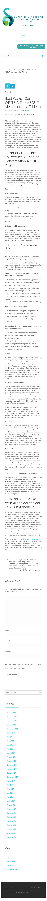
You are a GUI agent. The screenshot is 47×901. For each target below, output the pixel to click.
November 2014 (12, 821)
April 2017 (10, 797)
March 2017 (11, 801)
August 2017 (11, 781)
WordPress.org (12, 869)
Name (7, 630)
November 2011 (12, 837)
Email (7, 641)
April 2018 (10, 749)
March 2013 (11, 833)
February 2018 (11, 757)
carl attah (9, 110)
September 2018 (12, 729)
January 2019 (11, 713)
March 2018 (11, 753)
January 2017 (11, 809)
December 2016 (12, 813)
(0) (28, 110)
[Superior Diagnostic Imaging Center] (23, 17)
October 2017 (11, 773)
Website (8, 652)
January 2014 (11, 829)
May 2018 (10, 745)
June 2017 (10, 789)
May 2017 (10, 793)
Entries (11, 861)
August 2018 (11, 733)
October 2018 (11, 725)
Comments (12, 865)
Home (7, 70)
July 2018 (10, 737)
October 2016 (11, 817)
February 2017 (11, 805)
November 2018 (12, 721)
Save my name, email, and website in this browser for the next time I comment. (23, 666)
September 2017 (12, 777)
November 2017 (12, 769)
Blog (11, 70)
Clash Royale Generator (29, 570)
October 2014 (11, 825)
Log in (9, 857)
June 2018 (10, 741)
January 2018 (11, 761)
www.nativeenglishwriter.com (27, 539)
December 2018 (12, 717)
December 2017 (12, 765)
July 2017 (10, 785)
